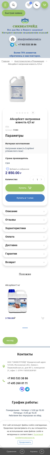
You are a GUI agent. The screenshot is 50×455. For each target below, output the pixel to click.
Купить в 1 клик (25, 198)
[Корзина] (44, 4)
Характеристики (15, 228)
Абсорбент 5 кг (12, 285)
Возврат (10, 262)
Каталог (5, 4)
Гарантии (11, 253)
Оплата (9, 236)
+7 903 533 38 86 (27, 44)
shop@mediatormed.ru (29, 39)
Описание (11, 211)
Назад (10, 341)
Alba (7, 126)
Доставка (11, 245)
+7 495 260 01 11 (17, 383)
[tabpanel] (25, 302)
